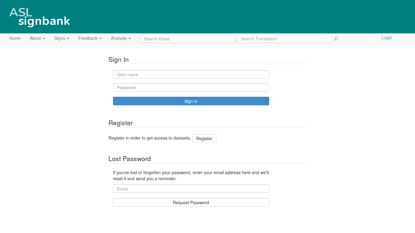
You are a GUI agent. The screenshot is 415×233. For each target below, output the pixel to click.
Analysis (119, 38)
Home (15, 38)
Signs (60, 38)
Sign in (190, 101)
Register (204, 138)
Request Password (191, 202)
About (36, 38)
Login (387, 37)
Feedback (88, 38)
